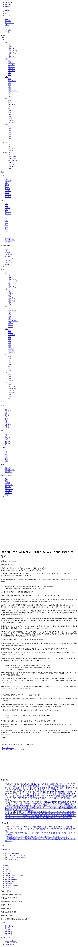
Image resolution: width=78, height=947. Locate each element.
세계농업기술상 (10, 926)
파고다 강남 (9, 259)
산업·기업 (8, 191)
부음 (9, 146)
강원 (9, 132)
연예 (2, 200)
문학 (9, 114)
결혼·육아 (11, 122)
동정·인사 (11, 148)
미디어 (10, 103)
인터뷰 (10, 150)
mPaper (7, 10)
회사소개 (8, 865)
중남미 (10, 97)
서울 (9, 128)
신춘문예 (8, 930)
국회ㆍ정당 (12, 49)
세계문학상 (8, 928)
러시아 (10, 95)
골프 (6, 231)
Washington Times (10, 941)
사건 (9, 73)
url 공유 (10, 564)
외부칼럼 (11, 164)
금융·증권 (8, 181)
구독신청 (8, 6)
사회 (6, 59)
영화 (6, 210)
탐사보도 (8, 30)
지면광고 (8, 867)
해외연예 (8, 214)
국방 (9, 55)
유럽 (9, 89)
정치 (6, 43)
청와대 (10, 47)
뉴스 (2, 39)
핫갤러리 (8, 238)
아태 (9, 87)
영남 (9, 136)
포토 (2, 234)
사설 (9, 154)
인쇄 (2, 564)
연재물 (7, 32)
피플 (6, 142)
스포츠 (3, 217)
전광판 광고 (9, 871)
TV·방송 (7, 208)
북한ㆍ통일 (12, 57)
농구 (6, 227)
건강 (9, 110)
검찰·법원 (11, 63)
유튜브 (7, 25)
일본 (9, 85)
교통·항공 (11, 69)
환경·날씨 (11, 67)
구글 (6, 19)
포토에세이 (8, 242)
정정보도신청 (9, 877)
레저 (9, 112)
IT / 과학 (7, 189)
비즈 (2, 175)
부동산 (7, 187)
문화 (6, 99)
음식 (9, 116)
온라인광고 (8, 869)
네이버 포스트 (9, 23)
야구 (6, 223)
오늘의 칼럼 (12, 156)
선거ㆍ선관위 (13, 51)
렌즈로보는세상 (10, 240)
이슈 (2, 172)
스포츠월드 (8, 2)
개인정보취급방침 (11, 879)
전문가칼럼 (12, 162)
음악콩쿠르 (8, 932)
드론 (6, 251)
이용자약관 (8, 883)
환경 (6, 249)
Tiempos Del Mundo (11, 942)
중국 (9, 83)
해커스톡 (8, 257)
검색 (2, 37)
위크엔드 (11, 118)
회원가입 (8, 15)
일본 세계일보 (9, 944)
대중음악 (8, 212)
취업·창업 (8, 197)
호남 (9, 138)
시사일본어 (8, 261)
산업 (6, 421)
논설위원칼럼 (13, 160)
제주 (9, 140)
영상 (2, 245)
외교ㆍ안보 (12, 53)
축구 (6, 225)
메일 (5, 564)
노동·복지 (11, 65)
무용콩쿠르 (8, 934)
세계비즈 (8, 4)
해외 (9, 75)
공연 (9, 106)
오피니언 (8, 152)
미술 (9, 108)
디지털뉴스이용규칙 (11, 885)
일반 (9, 45)
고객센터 (8, 887)
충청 (9, 134)
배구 (6, 229)
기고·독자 (11, 166)
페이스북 (8, 21)
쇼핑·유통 (8, 195)
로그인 (7, 13)
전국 (6, 124)
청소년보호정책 (10, 881)
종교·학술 (11, 104)
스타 (6, 206)
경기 (9, 130)
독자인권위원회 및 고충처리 (14, 875)
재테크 (7, 185)
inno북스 (7, 253)
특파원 (10, 93)
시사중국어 (8, 263)
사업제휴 (8, 873)
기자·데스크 (12, 158)
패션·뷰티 (11, 120)
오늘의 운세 (9, 255)
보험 (6, 183)
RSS (6, 11)
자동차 (7, 193)
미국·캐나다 (12, 81)
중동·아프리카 (13, 91)
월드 (9, 168)
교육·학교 (11, 71)
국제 (6, 77)
